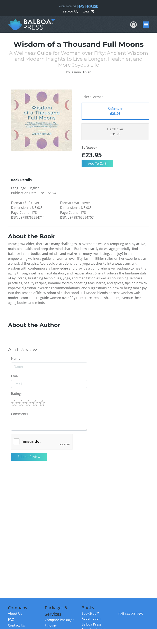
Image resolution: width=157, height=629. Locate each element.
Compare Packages (59, 620)
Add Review (22, 350)
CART (86, 11)
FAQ (11, 619)
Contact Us (16, 625)
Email (15, 376)
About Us (15, 613)
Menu (147, 24)
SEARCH (68, 11)
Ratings (16, 393)
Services (51, 625)
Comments (19, 414)
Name (15, 358)
